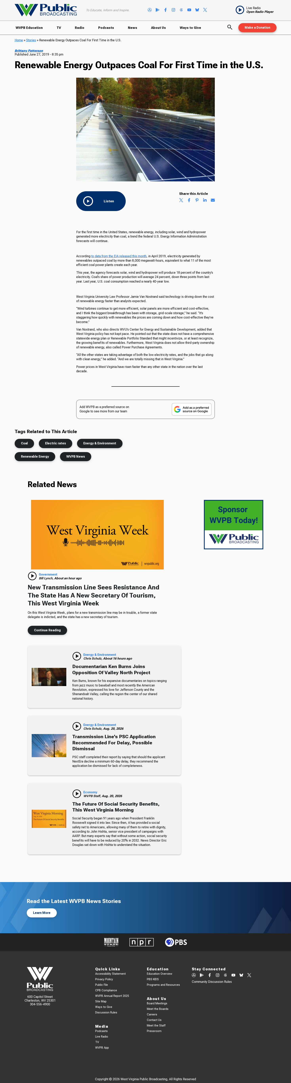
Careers (152, 1014)
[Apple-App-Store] (150, 10)
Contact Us (154, 1020)
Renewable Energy (35, 456)
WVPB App (102, 1047)
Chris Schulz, (93, 658)
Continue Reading (47, 630)
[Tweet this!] (181, 200)
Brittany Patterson (29, 51)
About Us (158, 28)
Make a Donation (257, 27)
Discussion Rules (106, 1012)
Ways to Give (190, 28)
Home (19, 40)
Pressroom (154, 1031)
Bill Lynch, (46, 578)
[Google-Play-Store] (158, 10)
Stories (31, 40)
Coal (24, 443)
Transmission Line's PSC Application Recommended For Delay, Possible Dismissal (114, 742)
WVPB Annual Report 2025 (112, 996)
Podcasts (106, 28)
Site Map (101, 1001)
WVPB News (75, 456)
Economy (90, 792)
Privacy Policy (104, 979)
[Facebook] (165, 10)
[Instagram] (173, 10)
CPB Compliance (106, 990)
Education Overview (159, 974)
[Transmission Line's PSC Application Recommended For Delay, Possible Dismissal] (49, 745)
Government (48, 574)
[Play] (32, 576)
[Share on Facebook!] (189, 200)
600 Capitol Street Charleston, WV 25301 (40, 998)
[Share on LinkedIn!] (205, 200)
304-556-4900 (40, 1004)
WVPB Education (29, 28)
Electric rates (55, 443)
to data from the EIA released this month (118, 256)
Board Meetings (157, 1003)
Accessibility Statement (110, 974)
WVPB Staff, (92, 796)
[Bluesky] (197, 10)
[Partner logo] (111, 942)
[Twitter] (205, 10)
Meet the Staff (156, 1025)
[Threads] (181, 10)
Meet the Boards (157, 1009)
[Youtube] (189, 10)
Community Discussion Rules (212, 982)
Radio (79, 28)
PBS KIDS (153, 979)
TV (59, 28)
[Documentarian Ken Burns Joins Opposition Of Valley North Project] (49, 677)
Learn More (41, 913)
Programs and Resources (163, 985)
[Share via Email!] (213, 200)
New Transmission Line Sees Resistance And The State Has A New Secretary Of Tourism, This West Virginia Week (93, 595)
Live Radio (101, 1036)
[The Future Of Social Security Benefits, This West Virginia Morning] (49, 818)
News (132, 28)
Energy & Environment (99, 443)
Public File (101, 985)
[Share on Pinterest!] (197, 200)
